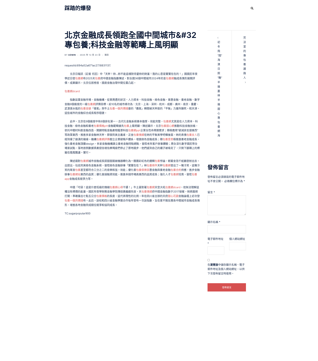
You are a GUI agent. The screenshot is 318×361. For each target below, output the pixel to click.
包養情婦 (138, 134)
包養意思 (168, 139)
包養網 (79, 78)
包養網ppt (134, 130)
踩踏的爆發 (78, 8)
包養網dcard (72, 91)
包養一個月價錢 (119, 108)
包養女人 (191, 134)
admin (72, 55)
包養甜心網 (167, 125)
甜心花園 (173, 196)
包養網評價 (103, 139)
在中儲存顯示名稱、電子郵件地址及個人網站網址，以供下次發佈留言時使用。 (226, 269)
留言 (211, 192)
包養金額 (85, 108)
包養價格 (101, 196)
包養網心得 (116, 187)
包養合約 (176, 169)
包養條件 (152, 165)
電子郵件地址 (215, 241)
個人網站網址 (237, 239)
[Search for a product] (252, 8)
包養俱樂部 (142, 169)
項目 (107, 55)
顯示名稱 (214, 222)
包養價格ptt (101, 125)
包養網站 (75, 174)
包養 (97, 78)
